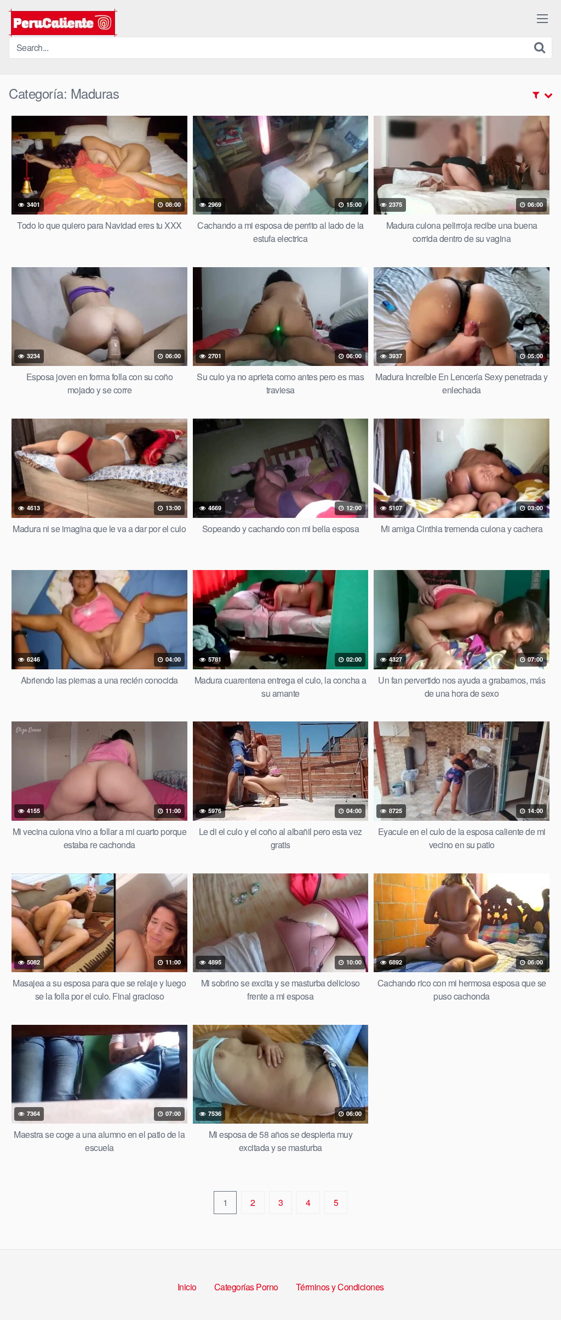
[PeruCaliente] (63, 23)
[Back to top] (531, 1285)
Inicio (187, 1286)
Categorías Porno (246, 1286)
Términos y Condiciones (340, 1286)
